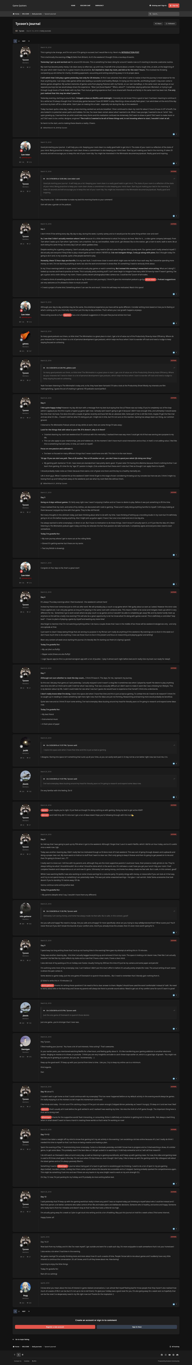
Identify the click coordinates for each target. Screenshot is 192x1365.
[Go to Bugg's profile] (25, 1287)
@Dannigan (46, 1117)
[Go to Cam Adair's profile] (25, 146)
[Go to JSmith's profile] (25, 776)
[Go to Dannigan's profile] (25, 1041)
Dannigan (25, 1049)
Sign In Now (137, 1327)
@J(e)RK (44, 810)
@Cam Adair (150, 279)
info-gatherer (25, 916)
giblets (26, 344)
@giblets (67, 315)
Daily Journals (45, 31)
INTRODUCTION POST (130, 52)
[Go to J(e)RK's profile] (25, 742)
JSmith (25, 784)
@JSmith (45, 815)
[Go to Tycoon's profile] (16, 31)
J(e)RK (25, 750)
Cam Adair (25, 155)
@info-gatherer (47, 985)
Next (23, 41)
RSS (35, 1361)
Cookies (26, 1361)
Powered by (168, 1361)
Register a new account (55, 1327)
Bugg (25, 1295)
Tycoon (21, 31)
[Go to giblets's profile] (25, 335)
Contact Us (17, 1361)
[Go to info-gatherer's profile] (25, 908)
